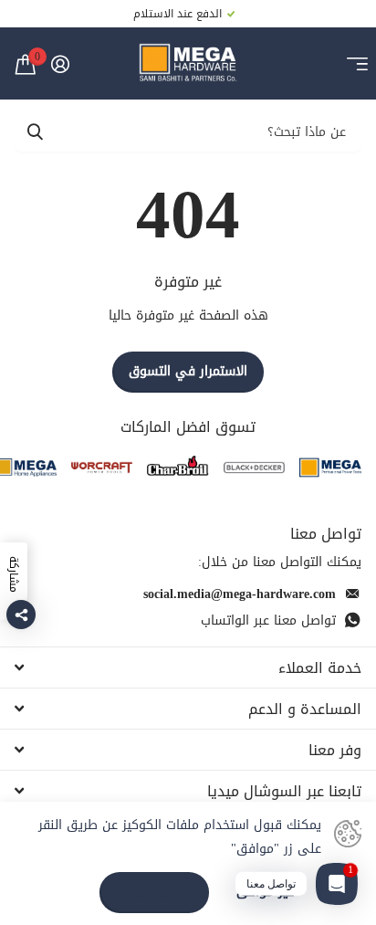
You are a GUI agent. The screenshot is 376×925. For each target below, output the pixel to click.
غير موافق (265, 892)
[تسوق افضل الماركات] (330, 468)
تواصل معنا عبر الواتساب (268, 620)
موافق (154, 891)
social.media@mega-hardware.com (239, 594)
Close (188, 667)
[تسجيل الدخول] (59, 64)
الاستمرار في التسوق (188, 371)
